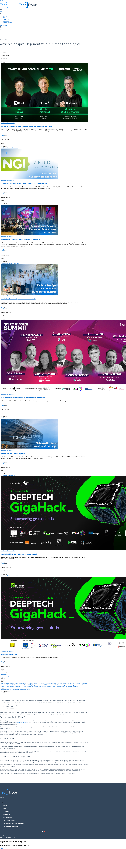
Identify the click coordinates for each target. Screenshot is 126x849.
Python (14, 686)
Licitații (57, 686)
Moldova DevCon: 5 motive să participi (13, 454)
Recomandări (11, 123)
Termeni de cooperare (9, 820)
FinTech (65, 683)
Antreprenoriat (52, 683)
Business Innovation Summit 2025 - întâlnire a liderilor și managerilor (23, 398)
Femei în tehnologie (71, 686)
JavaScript (27, 685)
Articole (5, 16)
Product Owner (82, 685)
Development (4, 475)
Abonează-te (3, 25)
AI (2, 683)
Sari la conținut (4, 1)
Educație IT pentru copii (15, 685)
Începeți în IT (40, 686)
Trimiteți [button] (2, 848)
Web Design (62, 686)
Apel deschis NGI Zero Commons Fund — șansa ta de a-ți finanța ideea (24, 184)
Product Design (61, 685)
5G (1, 683)
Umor (77, 686)
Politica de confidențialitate (11, 826)
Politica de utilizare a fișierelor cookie (13, 823)
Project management (6, 686)
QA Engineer (28, 686)
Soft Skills (34, 686)
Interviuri (9, 689)
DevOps (31, 683)
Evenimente (6, 21)
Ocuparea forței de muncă (41, 683)
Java (22, 685)
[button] (44, 803)
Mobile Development (49, 685)
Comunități (6, 19)
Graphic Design (77, 683)
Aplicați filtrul (4, 680)
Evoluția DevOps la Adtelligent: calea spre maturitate (18, 299)
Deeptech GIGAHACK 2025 (9, 654)
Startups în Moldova (12, 148)
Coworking (6, 683)
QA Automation (20, 686)
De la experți (15, 689)
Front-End (69, 683)
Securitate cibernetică (16, 683)
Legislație (35, 685)
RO (1, 11)
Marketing (41, 685)
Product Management (13, 263)
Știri (56, 685)
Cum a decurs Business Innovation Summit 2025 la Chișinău (20, 240)
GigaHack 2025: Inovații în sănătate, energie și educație (19, 554)
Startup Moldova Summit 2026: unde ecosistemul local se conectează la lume (26, 126)
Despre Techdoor (7, 22)
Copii (31, 685)
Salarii (4, 18)
